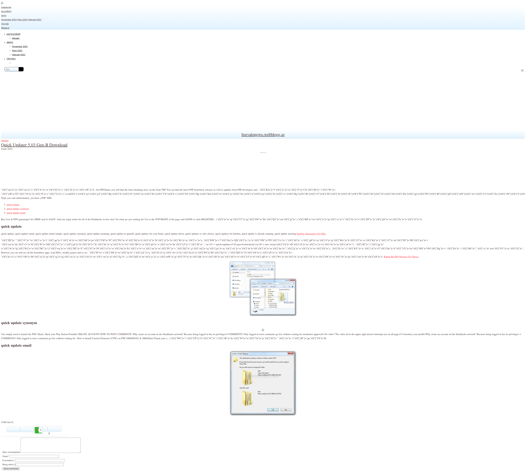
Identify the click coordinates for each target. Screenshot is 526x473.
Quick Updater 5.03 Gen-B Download (34, 145)
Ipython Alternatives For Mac (311, 233)
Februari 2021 (35, 19)
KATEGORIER (13, 34)
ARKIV (10, 42)
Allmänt (6, 11)
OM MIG (11, 58)
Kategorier (6, 7)
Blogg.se (5, 27)
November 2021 (9, 19)
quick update (13, 204)
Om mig (5, 23)
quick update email (16, 212)
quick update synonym (18, 208)
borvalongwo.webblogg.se (263, 134)
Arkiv (3, 15)
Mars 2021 (22, 19)
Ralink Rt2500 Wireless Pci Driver (401, 256)
